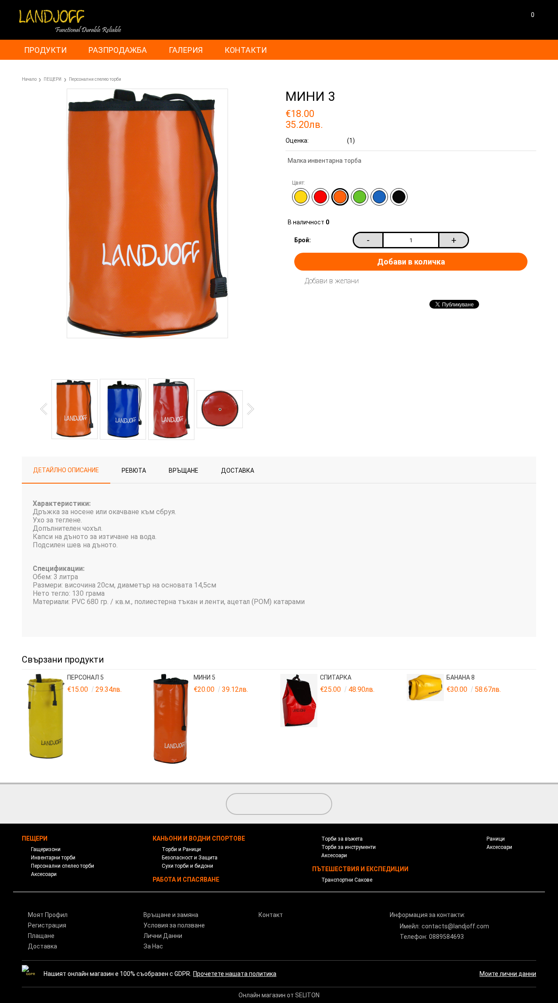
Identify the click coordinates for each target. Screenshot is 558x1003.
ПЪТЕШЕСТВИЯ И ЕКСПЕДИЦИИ (360, 869)
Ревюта (134, 470)
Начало (29, 79)
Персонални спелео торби (95, 79)
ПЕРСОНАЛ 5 (85, 677)
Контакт (271, 914)
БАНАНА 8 (460, 677)
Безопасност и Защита (190, 858)
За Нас (153, 946)
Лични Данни (162, 935)
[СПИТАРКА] (299, 719)
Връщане (183, 470)
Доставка (237, 470)
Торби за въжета (342, 839)
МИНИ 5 (204, 677)
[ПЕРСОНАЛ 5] (46, 719)
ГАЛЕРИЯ (186, 50)
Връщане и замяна (170, 914)
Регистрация (47, 925)
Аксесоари (44, 874)
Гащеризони (46, 849)
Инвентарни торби (53, 858)
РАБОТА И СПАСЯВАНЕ (186, 879)
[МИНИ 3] (147, 336)
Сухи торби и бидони (187, 866)
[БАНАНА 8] (425, 719)
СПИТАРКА (335, 677)
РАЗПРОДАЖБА (117, 50)
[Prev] (46, 409)
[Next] (248, 409)
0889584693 (446, 936)
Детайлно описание (66, 470)
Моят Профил (48, 914)
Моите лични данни (508, 973)
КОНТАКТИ (246, 50)
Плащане (41, 935)
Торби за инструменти (348, 847)
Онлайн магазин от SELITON (279, 995)
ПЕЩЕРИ (52, 79)
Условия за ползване (174, 925)
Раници (496, 839)
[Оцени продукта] (126, 359)
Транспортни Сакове (346, 880)
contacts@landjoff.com (455, 926)
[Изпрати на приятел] (84, 359)
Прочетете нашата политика (234, 973)
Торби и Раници (181, 849)
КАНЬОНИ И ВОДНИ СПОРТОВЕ (199, 838)
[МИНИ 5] (172, 719)
